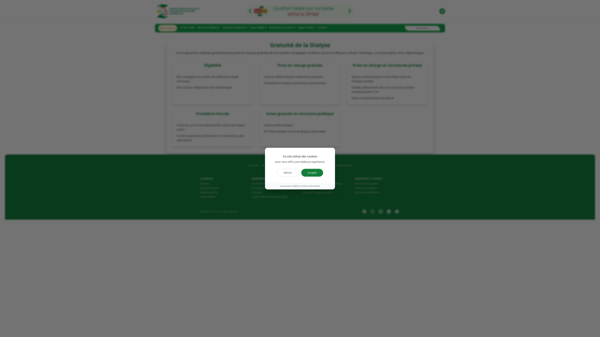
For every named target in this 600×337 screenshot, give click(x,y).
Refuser (288, 172)
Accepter (312, 172)
